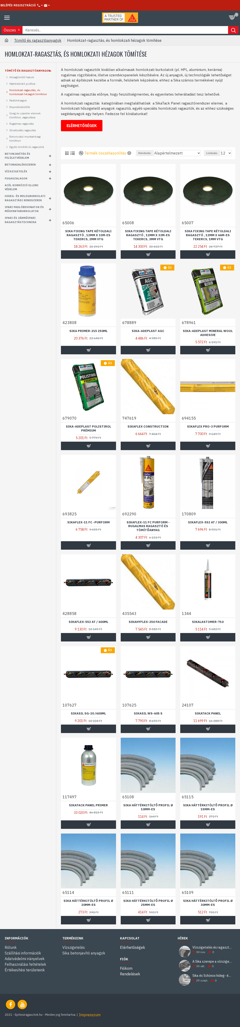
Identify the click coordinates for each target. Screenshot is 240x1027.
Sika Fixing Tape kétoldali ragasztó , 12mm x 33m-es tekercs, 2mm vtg (88, 235)
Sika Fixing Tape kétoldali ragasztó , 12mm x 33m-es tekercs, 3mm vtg (148, 235)
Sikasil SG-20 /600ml (88, 713)
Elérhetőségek (82, 125)
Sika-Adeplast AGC (148, 331)
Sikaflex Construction (148, 427)
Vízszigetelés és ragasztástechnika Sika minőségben (212, 947)
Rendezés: (144, 153)
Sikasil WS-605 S (148, 713)
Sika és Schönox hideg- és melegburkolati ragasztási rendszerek (212, 975)
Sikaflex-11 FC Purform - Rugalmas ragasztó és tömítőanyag (148, 526)
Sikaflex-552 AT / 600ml (88, 622)
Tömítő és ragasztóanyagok (37, 40)
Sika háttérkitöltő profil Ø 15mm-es (208, 807)
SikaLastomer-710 (208, 622)
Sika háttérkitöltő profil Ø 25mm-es (148, 903)
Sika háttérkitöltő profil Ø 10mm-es (148, 807)
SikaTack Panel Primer (88, 805)
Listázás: (212, 153)
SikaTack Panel (208, 713)
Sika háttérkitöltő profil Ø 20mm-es (88, 903)
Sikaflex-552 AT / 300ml (208, 522)
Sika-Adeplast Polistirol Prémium (88, 428)
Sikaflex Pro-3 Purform (208, 427)
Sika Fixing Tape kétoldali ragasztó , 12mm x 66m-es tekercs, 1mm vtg (208, 235)
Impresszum (90, 1014)
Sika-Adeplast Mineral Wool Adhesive (208, 333)
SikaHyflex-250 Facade (148, 622)
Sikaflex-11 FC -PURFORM (88, 522)
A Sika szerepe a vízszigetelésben (212, 961)
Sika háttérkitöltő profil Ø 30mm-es (208, 903)
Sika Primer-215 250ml (88, 331)
